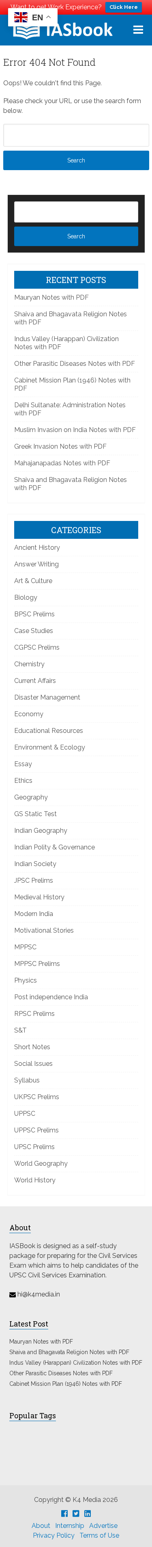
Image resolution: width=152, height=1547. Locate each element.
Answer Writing (36, 564)
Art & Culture (33, 581)
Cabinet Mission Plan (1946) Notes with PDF (65, 1384)
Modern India (33, 914)
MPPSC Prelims (37, 964)
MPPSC (25, 947)
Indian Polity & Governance (54, 847)
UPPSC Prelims (36, 1130)
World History (35, 1180)
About (41, 1526)
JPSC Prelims (33, 880)
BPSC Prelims (34, 614)
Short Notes (32, 1047)
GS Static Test (35, 814)
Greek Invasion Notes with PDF (60, 446)
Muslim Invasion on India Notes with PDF (75, 430)
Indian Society (35, 864)
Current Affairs (35, 681)
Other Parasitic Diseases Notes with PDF (74, 363)
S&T (20, 1030)
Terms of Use (99, 1535)
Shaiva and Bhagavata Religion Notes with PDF (69, 1352)
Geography (31, 797)
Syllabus (27, 1080)
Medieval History (39, 897)
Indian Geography (40, 830)
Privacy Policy (54, 1535)
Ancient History (37, 547)
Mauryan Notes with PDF (51, 297)
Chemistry (29, 664)
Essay (23, 764)
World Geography (41, 1163)
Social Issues (33, 1063)
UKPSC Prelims (36, 1097)
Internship (69, 1526)
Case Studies (33, 631)
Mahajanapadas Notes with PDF (62, 463)
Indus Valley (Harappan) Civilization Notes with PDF (75, 1362)
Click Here (123, 7)
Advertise (103, 1526)
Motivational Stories (44, 930)
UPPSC (24, 1113)
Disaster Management (47, 697)
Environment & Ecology (49, 747)
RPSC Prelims (34, 1014)
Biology (25, 597)
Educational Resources (48, 731)
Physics (25, 980)
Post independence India (51, 997)
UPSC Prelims (34, 1147)
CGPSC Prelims (37, 647)
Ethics (23, 780)
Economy (28, 714)
